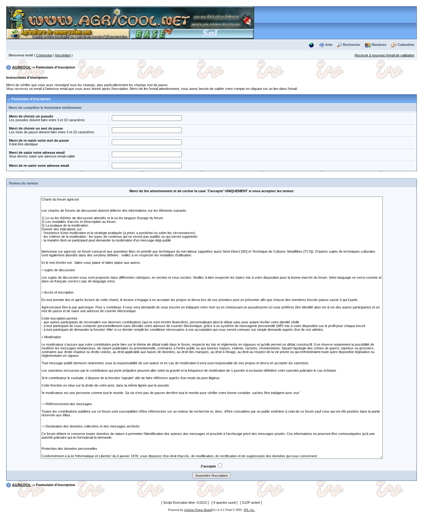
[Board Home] (130, 17)
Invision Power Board (198, 509)
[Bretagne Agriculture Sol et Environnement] (192, 33)
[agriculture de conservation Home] (68, 33)
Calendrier (406, 44)
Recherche (351, 44)
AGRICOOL (21, 67)
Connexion (44, 55)
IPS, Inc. (249, 509)
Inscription (63, 55)
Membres (379, 44)
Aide (329, 44)
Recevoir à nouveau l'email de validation (384, 55)
